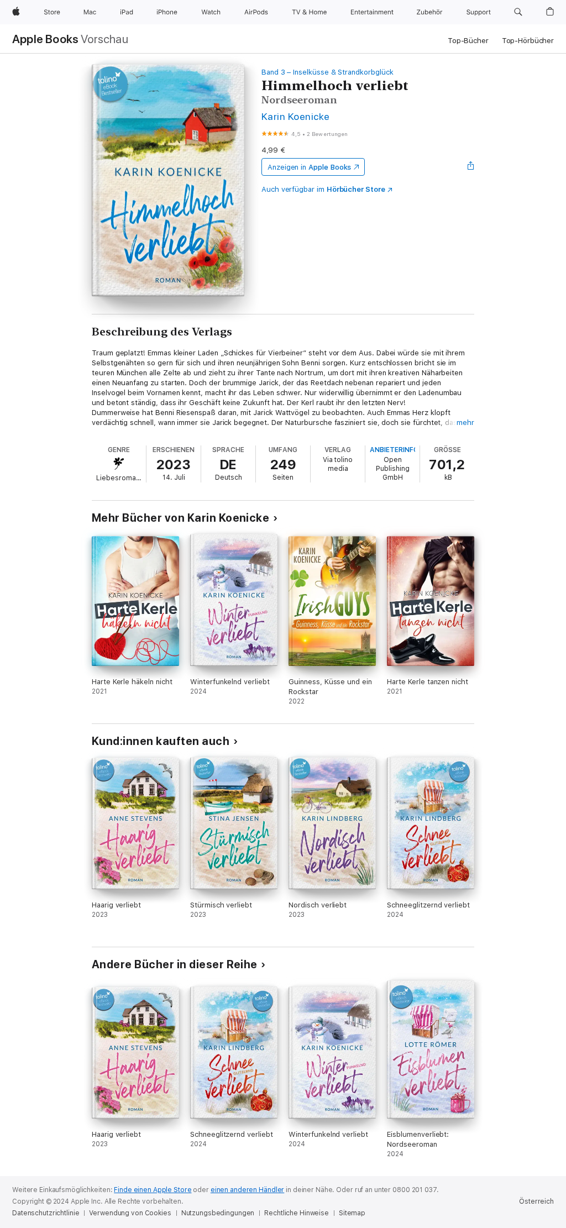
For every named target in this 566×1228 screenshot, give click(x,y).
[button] (518, 12)
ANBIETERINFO (394, 450)
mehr (465, 422)
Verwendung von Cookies (130, 1213)
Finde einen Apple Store (152, 1190)
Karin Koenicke (295, 116)
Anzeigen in (310, 167)
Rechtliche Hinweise (296, 1213)
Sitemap (352, 1213)
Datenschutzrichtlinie (45, 1213)
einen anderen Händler (247, 1190)
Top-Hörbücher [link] (528, 40)
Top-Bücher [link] (468, 40)
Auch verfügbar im (323, 189)
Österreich (536, 1201)
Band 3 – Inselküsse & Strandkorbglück (327, 72)
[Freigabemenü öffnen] (471, 167)
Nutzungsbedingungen (218, 1213)
